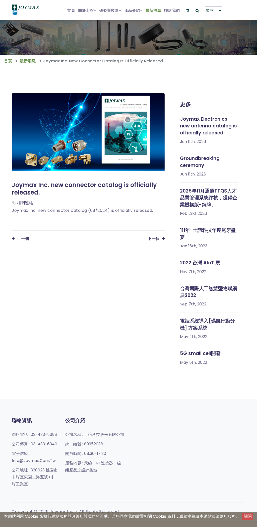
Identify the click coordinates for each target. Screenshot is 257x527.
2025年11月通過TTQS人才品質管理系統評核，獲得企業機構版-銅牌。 (208, 198)
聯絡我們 (172, 10)
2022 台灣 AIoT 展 (200, 262)
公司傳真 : (34, 444)
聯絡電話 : (34, 434)
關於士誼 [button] (86, 10)
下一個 (154, 238)
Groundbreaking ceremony (200, 161)
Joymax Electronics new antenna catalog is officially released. (208, 126)
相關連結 (25, 203)
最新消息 (153, 10)
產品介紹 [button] (132, 10)
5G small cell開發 (200, 353)
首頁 (71, 10)
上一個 (23, 238)
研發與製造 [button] (109, 10)
